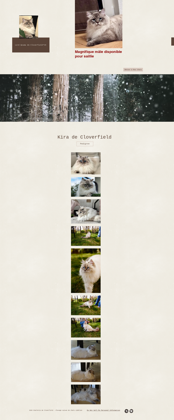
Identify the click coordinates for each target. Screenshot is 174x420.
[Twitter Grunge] (131, 411)
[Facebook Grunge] (126, 411)
